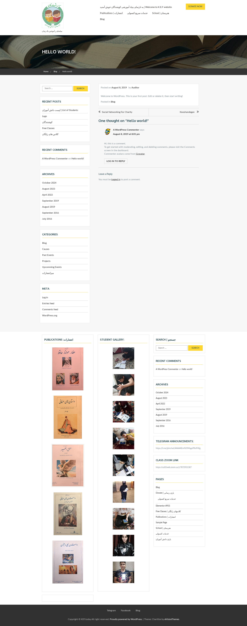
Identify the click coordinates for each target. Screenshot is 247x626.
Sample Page (161, 523)
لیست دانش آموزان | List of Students (60, 110)
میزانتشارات (48, 273)
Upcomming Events (52, 267)
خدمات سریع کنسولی (137, 13)
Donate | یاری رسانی (165, 493)
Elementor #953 (163, 506)
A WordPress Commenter (126, 130)
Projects (46, 261)
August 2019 (48, 207)
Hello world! (77, 158)
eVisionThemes (172, 619)
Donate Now (195, 7)
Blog (102, 19)
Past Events (48, 255)
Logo (44, 116)
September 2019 (50, 201)
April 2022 (47, 195)
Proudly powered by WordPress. (126, 619)
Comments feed (50, 309)
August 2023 (48, 189)
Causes (45, 249)
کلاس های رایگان (50, 134)
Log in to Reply (115, 161)
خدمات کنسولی (162, 534)
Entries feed (48, 303)
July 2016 (47, 219)
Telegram (111, 610)
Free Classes (48, 128)
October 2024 (49, 183)
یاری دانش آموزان (163, 539)
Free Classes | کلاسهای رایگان (168, 511)
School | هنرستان (160, 13)
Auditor (135, 87)
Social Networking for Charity (117, 112)
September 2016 (50, 213)
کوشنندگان (47, 122)
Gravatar (140, 154)
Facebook (126, 610)
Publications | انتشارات (111, 13)
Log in (45, 297)
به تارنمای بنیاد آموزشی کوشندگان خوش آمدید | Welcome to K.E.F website (136, 7)
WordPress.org (49, 315)
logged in (115, 179)
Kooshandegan (187, 112)
